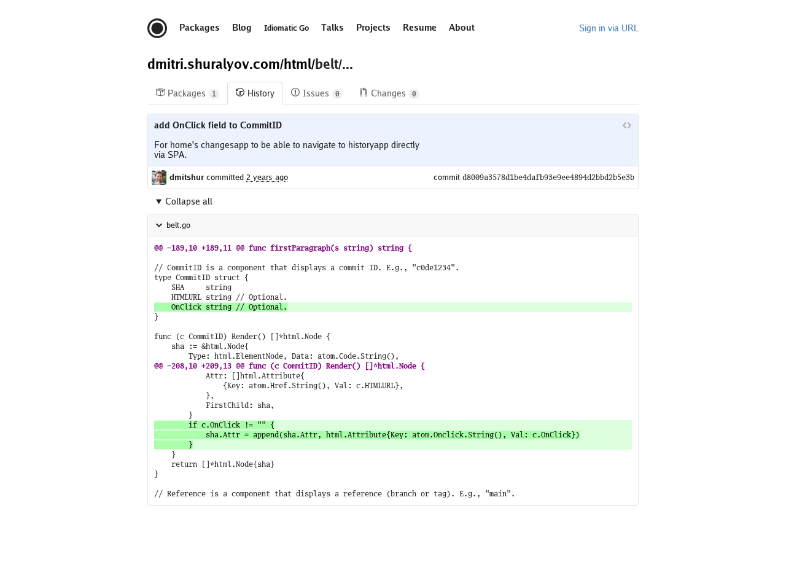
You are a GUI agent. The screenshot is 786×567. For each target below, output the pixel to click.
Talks (332, 28)
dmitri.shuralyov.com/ (215, 64)
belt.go (178, 225)
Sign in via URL (609, 28)
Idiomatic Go (286, 28)
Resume (420, 28)
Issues (321, 93)
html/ (299, 64)
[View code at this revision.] (627, 125)
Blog (242, 28)
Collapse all (188, 201)
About (462, 28)
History (260, 93)
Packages (199, 28)
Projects (373, 28)
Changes (393, 93)
